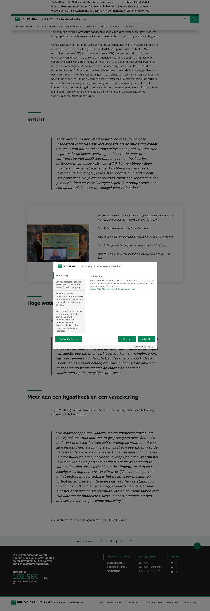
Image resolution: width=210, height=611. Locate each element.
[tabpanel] (122, 283)
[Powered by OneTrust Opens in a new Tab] (145, 347)
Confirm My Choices (68, 339)
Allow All (146, 339)
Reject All (127, 339)
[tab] (69, 275)
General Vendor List (126, 289)
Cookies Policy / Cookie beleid (102, 289)
